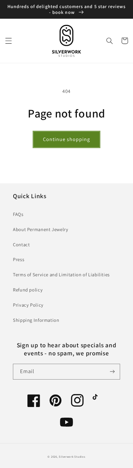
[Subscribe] (112, 372)
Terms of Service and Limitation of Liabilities (61, 274)
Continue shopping (66, 139)
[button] (8, 40)
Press (18, 259)
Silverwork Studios (72, 457)
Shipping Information (36, 320)
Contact (21, 244)
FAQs (18, 214)
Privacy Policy (28, 305)
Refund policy (28, 290)
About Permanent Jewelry (40, 229)
